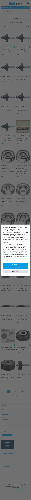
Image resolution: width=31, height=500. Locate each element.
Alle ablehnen (15, 271)
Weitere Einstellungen (8, 260)
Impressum (5, 254)
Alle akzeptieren (15, 264)
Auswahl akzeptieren (15, 267)
